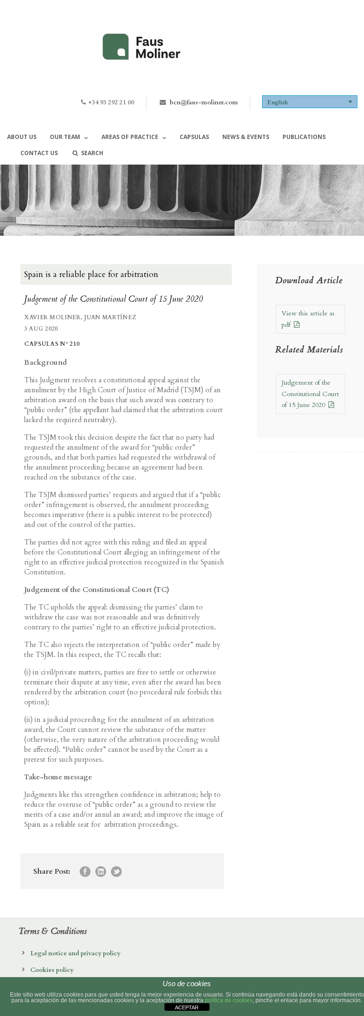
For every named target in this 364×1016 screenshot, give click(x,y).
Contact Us (39, 153)
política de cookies (229, 1000)
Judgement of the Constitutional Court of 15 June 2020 (310, 394)
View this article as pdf (308, 319)
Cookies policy (51, 970)
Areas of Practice (129, 137)
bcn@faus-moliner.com (204, 102)
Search (92, 153)
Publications (304, 137)
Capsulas (194, 137)
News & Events (245, 137)
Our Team (65, 137)
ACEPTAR (187, 1007)
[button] (310, 101)
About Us (21, 137)
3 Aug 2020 (41, 329)
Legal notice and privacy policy (75, 953)
